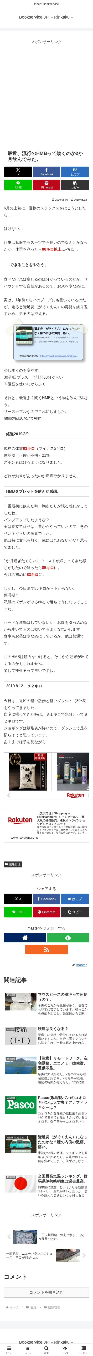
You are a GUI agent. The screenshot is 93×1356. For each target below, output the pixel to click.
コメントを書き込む (46, 1292)
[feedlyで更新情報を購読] (68, 937)
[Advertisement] (46, 91)
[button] (75, 185)
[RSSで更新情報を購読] (46, 949)
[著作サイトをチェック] (25, 937)
